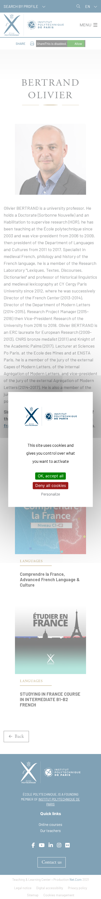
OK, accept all (50, 475)
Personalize (50, 494)
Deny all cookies (50, 485)
